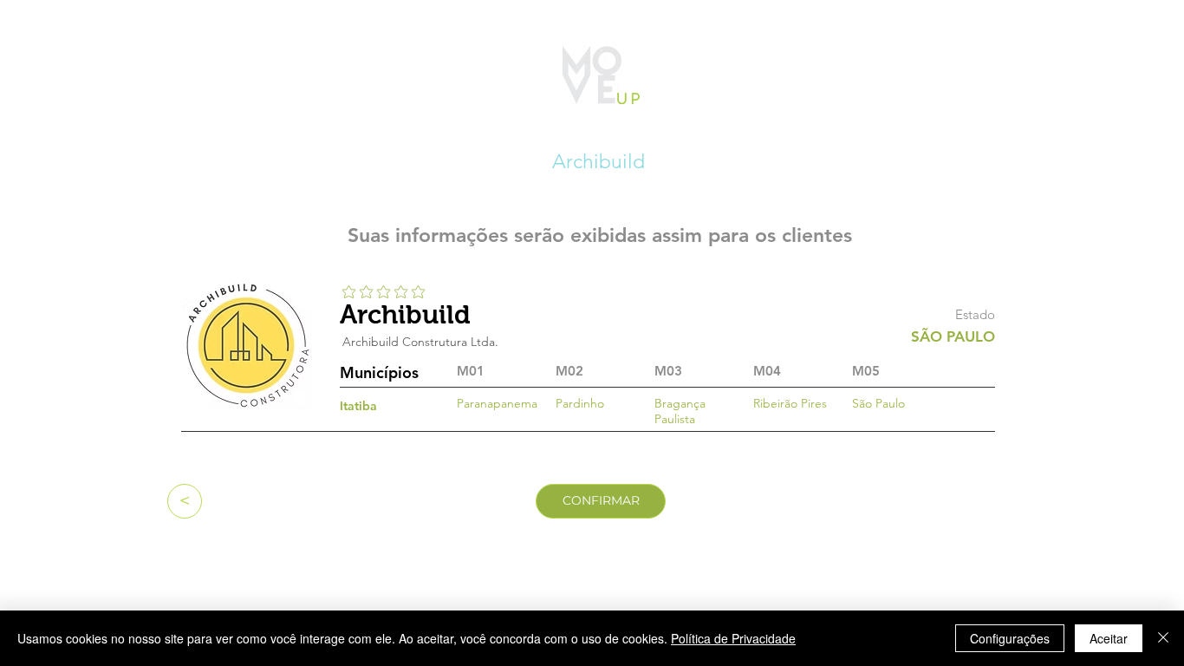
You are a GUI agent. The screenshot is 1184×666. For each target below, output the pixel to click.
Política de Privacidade (733, 638)
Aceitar (1109, 638)
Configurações (1010, 638)
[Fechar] (1163, 638)
